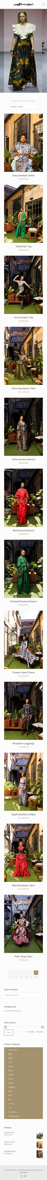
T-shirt (10, 1104)
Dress (10, 1070)
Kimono (11, 1083)
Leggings (11, 1087)
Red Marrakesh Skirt (23, 885)
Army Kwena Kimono (23, 459)
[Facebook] (22, 1176)
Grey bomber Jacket (24, 175)
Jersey (10, 1079)
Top (9, 1108)
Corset (10, 1066)
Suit (9, 1100)
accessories (12, 1050)
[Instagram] (25, 1176)
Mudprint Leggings (23, 743)
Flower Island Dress (23, 672)
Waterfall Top (23, 246)
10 (26, 977)
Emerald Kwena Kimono (23, 601)
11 (31, 977)
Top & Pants (12, 1112)
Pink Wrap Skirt (23, 956)
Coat (10, 1062)
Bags (10, 1054)
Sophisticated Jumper (23, 814)
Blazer (10, 1058)
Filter (9, 1032)
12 (36, 977)
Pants (10, 1091)
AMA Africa (23, 1172)
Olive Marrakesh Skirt (24, 388)
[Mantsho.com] (23, 4)
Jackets (10, 1075)
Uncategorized (13, 1116)
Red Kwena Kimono (23, 530)
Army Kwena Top (23, 317)
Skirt (10, 1095)
